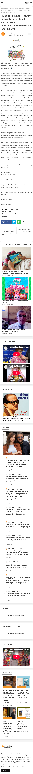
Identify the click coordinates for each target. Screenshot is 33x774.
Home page (5, 9)
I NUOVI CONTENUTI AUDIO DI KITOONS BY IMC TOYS (15, 301)
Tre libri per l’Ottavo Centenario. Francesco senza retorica (22, 725)
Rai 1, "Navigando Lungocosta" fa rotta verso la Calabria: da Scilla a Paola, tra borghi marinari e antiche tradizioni (17, 479)
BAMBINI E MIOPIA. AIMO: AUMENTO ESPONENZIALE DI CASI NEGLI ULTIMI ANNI (15, 272)
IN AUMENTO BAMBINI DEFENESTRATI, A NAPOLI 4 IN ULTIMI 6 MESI (14, 330)
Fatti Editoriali (7, 212)
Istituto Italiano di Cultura (11, 214)
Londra (12, 9)
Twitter (14, 222)
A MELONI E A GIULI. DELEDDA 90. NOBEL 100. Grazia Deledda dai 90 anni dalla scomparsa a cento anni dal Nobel (18, 526)
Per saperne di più (18, 766)
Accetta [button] (5, 770)
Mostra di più (27, 244)
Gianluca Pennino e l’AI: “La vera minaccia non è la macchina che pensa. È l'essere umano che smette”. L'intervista (9, 696)
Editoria (18, 209)
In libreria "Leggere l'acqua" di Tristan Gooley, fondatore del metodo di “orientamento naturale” (23, 695)
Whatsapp (19, 222)
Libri (23, 214)
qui (10, 68)
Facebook (7, 222)
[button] (31, 3)
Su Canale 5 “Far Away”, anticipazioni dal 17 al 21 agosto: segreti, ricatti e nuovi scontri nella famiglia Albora (18, 552)
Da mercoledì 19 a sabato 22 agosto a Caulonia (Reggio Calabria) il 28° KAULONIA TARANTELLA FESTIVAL (18, 595)
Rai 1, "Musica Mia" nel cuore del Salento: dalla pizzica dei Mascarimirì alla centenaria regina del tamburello (17, 463)
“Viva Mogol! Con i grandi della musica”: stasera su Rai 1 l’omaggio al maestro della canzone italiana (18, 565)
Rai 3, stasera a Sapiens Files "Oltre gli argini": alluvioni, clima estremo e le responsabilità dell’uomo (18, 539)
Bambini (11, 209)
